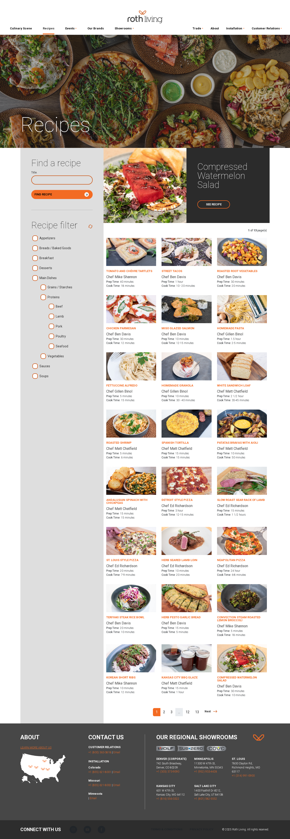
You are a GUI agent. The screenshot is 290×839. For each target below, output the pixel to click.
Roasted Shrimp (119, 442)
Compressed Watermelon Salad (237, 679)
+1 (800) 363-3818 (99, 752)
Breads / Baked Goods (55, 248)
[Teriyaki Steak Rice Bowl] (131, 598)
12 (188, 712)
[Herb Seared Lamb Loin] (186, 540)
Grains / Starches (60, 287)
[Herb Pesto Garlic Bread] (186, 598)
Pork (59, 326)
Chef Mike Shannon (121, 277)
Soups (43, 376)
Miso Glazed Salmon (178, 328)
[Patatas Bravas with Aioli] (242, 423)
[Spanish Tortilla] (186, 423)
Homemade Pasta (230, 328)
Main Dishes (48, 278)
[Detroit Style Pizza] (186, 480)
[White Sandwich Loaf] (242, 366)
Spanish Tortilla (175, 442)
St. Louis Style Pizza (122, 560)
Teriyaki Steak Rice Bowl (125, 617)
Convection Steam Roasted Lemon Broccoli (239, 619)
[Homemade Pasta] (242, 309)
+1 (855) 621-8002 (99, 785)
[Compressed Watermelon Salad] (242, 658)
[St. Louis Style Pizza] (131, 540)
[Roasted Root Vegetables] (242, 251)
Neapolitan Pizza (231, 560)
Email (116, 752)
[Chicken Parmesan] (131, 309)
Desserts (45, 268)
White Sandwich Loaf (234, 385)
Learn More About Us (35, 747)
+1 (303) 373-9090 (167, 771)
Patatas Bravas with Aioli (237, 442)
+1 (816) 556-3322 (167, 798)
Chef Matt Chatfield (232, 391)
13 (197, 712)
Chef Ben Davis (174, 277)
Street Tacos (172, 271)
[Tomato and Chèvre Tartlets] (131, 251)
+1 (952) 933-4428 (205, 771)
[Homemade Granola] (186, 366)
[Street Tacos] (186, 251)
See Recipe (214, 204)
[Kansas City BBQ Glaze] (186, 658)
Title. (34, 172)
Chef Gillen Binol (230, 334)
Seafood (62, 346)
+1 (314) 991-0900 (243, 775)
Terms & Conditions (166, 829)
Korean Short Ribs (120, 677)
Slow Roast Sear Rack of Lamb (241, 500)
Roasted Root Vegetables (237, 271)
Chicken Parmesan (121, 328)
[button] (71, 29)
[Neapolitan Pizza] (242, 540)
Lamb (60, 316)
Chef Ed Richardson (177, 506)
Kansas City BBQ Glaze (180, 677)
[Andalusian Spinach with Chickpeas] (131, 480)
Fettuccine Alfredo (121, 385)
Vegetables (56, 356)
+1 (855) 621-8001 (99, 772)
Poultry (61, 336)
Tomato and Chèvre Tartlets (129, 271)
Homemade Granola (177, 385)
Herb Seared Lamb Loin (179, 560)
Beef (59, 306)
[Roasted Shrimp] (131, 423)
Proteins (54, 297)
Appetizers (47, 238)
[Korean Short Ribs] (131, 658)
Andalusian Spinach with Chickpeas (126, 501)
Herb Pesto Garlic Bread (181, 617)
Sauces (44, 366)
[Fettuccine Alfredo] (131, 366)
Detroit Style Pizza (177, 500)
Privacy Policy (201, 829)
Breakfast (46, 258)
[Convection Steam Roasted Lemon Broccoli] (242, 598)
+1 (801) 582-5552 (205, 798)
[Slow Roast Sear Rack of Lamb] (242, 480)
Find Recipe (43, 194)
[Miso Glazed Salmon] (186, 309)
